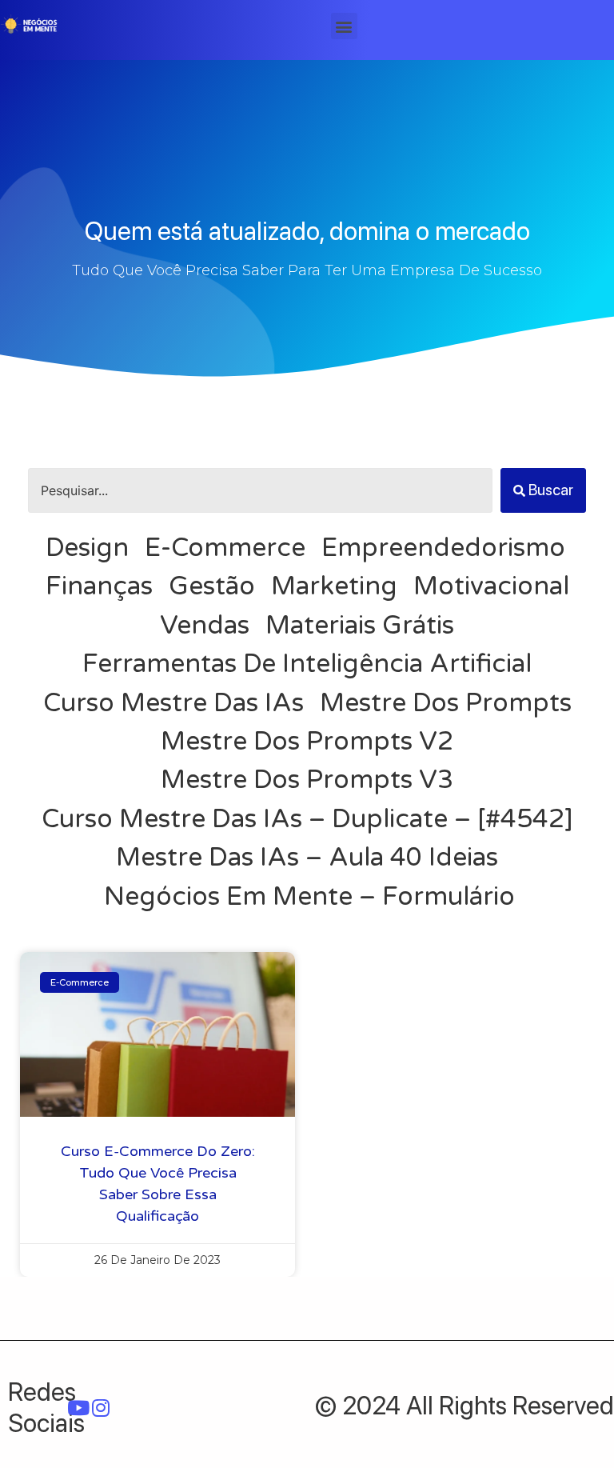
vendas (204, 625)
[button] (344, 26)
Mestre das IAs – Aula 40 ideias (307, 857)
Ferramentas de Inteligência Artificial (307, 664)
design (87, 548)
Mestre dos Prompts (446, 703)
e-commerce (225, 548)
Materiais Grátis (359, 625)
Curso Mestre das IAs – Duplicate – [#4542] (307, 819)
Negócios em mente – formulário (309, 897)
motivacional (491, 586)
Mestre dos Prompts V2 (307, 741)
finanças (99, 586)
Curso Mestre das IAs (173, 703)
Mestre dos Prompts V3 (307, 780)
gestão (212, 586)
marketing (334, 586)
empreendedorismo (443, 548)
